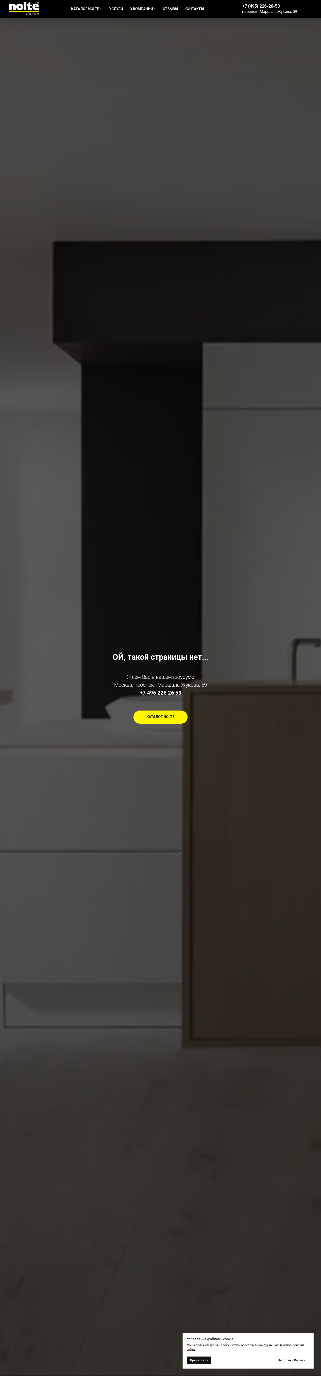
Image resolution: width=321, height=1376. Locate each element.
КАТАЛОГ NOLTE (85, 9)
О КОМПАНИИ (141, 9)
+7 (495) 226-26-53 (261, 6)
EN (310, 8)
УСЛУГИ (116, 9)
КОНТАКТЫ (194, 9)
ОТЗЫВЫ (170, 9)
